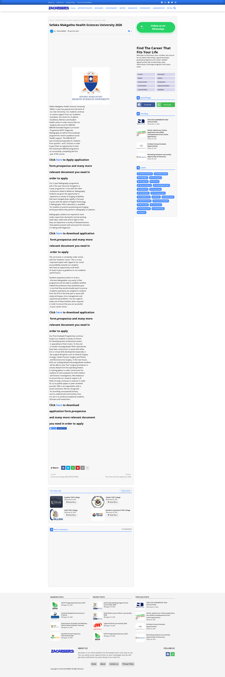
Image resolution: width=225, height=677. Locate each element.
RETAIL (169, 8)
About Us (51, 2)
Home (73, 8)
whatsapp (167, 104)
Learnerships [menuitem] (142, 89)
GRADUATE (143, 189)
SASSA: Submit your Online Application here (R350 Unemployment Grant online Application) (157, 133)
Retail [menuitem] (140, 78)
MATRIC (123, 8)
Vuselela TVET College (72, 497)
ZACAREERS (67, 669)
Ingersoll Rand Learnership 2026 (115, 623)
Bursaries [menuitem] (161, 74)
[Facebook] (63, 468)
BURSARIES (99, 8)
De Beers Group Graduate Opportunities (156, 145)
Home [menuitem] (140, 74)
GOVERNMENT (111, 8)
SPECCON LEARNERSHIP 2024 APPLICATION (157, 121)
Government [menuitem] (142, 82)
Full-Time (155, 181)
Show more (125, 491)
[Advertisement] (90, 50)
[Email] (82, 468)
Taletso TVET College (113, 497)
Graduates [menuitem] (161, 82)
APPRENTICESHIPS (85, 8)
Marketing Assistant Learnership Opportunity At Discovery (159, 155)
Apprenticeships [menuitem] (163, 86)
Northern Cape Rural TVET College (118, 510)
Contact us (60, 2)
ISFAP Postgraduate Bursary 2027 (73, 603)
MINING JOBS (169, 197)
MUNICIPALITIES (145, 201)
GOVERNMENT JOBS (162, 185)
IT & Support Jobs (159, 193)
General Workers (145, 185)
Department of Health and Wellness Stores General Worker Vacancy (74, 624)
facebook (147, 104)
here (59, 159)
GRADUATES (132, 8)
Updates (142, 212)
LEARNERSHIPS (159, 8)
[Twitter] (68, 468)
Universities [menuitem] (142, 86)
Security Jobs (157, 205)
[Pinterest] (78, 468)
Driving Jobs (143, 181)
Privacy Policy (70, 2)
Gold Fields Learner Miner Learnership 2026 (118, 614)
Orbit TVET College (70, 510)
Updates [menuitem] (161, 89)
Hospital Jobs (156, 189)
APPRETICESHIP (162, 174)
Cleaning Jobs (156, 178)
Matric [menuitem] (160, 78)
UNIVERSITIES (60, 20)
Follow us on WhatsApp (158, 27)
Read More (72, 502)
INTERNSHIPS (145, 8)
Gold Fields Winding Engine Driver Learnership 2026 (116, 604)
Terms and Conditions (84, 2)
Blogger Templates (106, 673)
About (102, 664)
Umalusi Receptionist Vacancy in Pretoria (73, 614)
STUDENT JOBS (145, 209)
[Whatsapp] (73, 468)
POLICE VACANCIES (161, 201)
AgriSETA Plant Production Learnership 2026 (70, 635)
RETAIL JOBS (144, 205)
